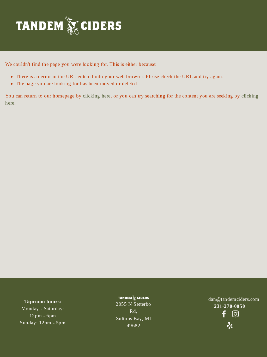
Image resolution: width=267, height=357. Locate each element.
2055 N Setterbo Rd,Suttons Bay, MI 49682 (133, 314)
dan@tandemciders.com (233, 299)
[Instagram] (235, 314)
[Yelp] (229, 325)
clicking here (97, 96)
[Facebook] (224, 314)
